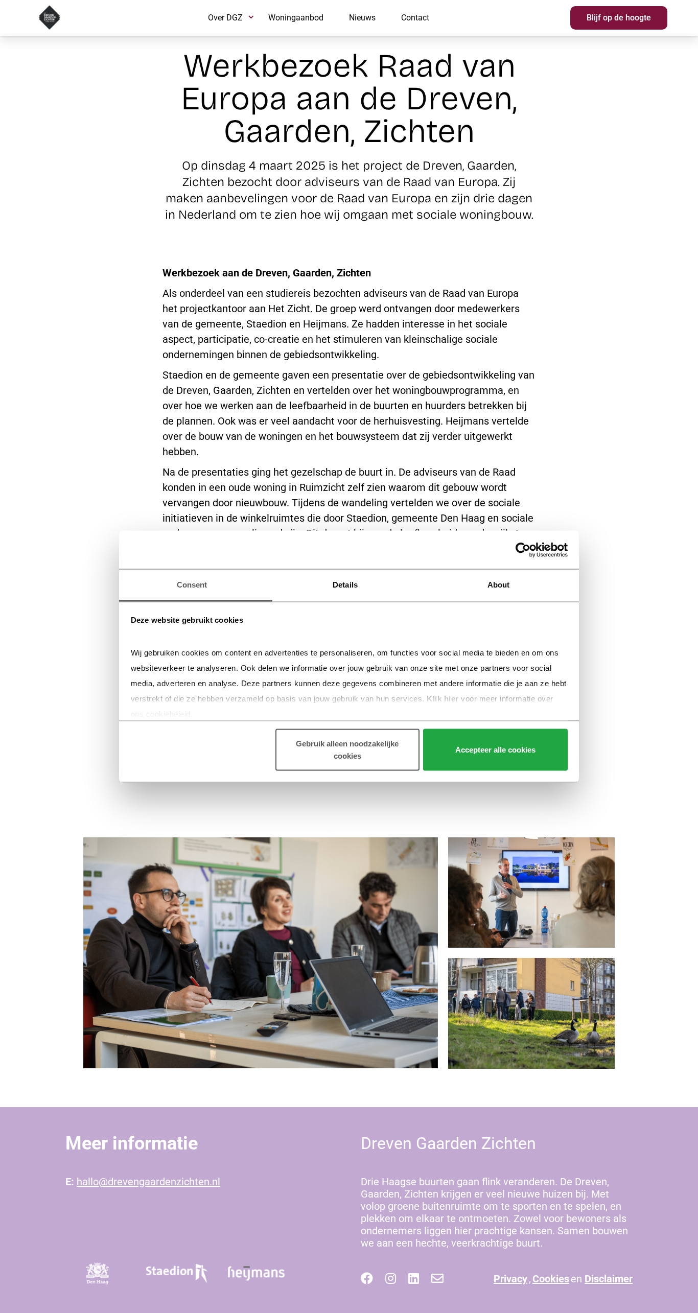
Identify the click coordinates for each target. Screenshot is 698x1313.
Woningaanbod (295, 17)
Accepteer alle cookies (495, 749)
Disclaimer (609, 1279)
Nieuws (362, 17)
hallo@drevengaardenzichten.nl (148, 1182)
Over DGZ (225, 17)
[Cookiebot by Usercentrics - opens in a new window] (523, 549)
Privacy (510, 1279)
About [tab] (498, 584)
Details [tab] (345, 584)
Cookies (550, 1279)
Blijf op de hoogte (619, 17)
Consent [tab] (192, 584)
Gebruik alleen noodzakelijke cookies (347, 749)
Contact (415, 17)
